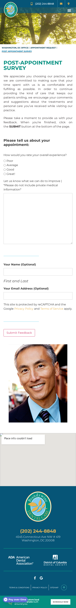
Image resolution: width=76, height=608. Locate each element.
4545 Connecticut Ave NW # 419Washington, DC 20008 (38, 538)
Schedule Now (60, 602)
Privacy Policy (23, 308)
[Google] (41, 578)
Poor (10, 161)
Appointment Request (43, 48)
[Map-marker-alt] (68, 3)
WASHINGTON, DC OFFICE (15, 48)
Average (12, 165)
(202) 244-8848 (38, 531)
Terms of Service (51, 308)
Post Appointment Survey (17, 51)
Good (10, 169)
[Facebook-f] (35, 578)
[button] (69, 10)
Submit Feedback (19, 332)
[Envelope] (61, 3)
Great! (11, 174)
